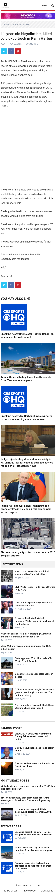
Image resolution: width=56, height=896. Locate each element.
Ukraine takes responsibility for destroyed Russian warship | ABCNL (33, 810)
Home (6, 25)
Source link (7, 276)
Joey (3, 44)
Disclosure (47, 891)
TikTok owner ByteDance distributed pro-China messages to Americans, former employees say (25, 799)
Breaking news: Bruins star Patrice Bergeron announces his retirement (33, 833)
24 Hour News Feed (21, 25)
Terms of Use (10, 891)
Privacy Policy (29, 891)
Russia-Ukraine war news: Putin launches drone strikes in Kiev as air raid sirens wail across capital (26, 509)
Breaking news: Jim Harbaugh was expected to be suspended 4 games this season (33, 866)
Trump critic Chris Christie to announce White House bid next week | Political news (34, 621)
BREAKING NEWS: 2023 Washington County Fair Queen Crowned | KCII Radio (33, 736)
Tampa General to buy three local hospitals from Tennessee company (33, 848)
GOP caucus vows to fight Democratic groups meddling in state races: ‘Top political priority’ (34, 692)
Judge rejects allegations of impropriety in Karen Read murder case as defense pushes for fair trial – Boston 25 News (27, 462)
